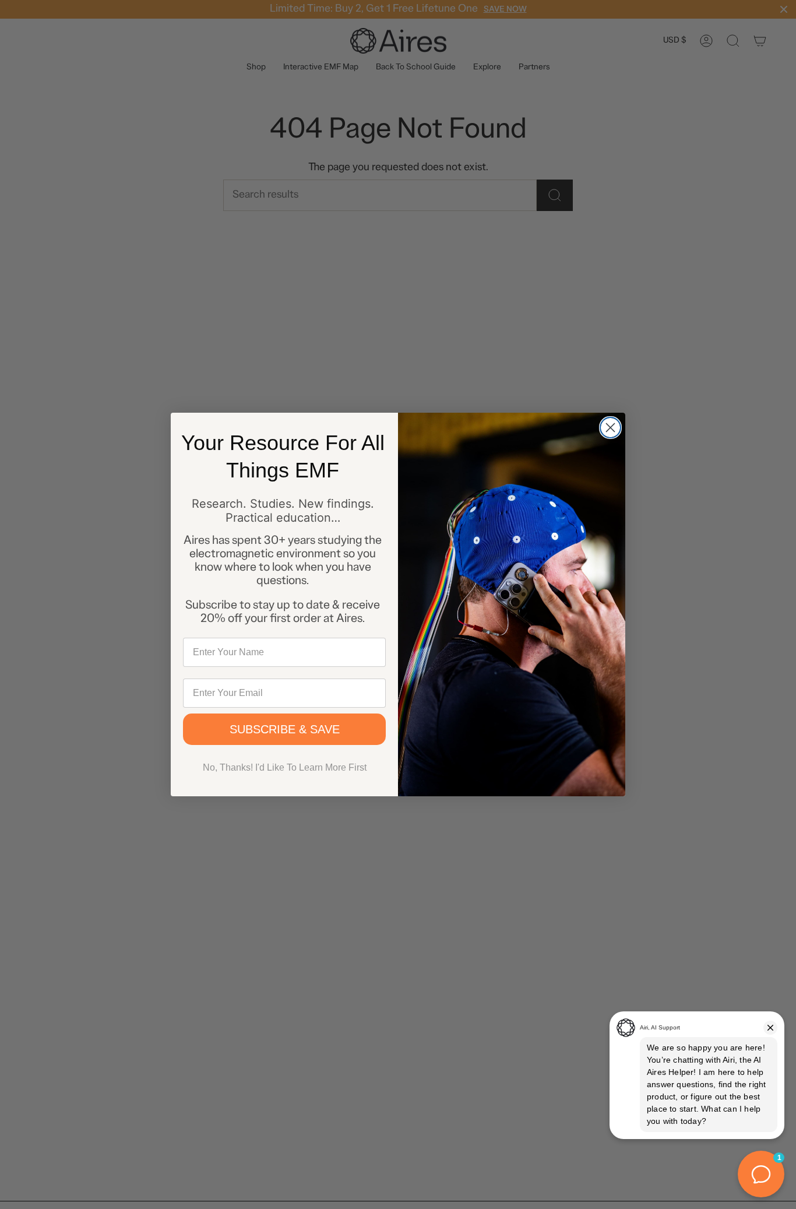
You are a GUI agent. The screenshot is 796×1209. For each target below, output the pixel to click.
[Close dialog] (610, 427)
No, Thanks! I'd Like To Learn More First (285, 767)
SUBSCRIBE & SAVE (285, 729)
